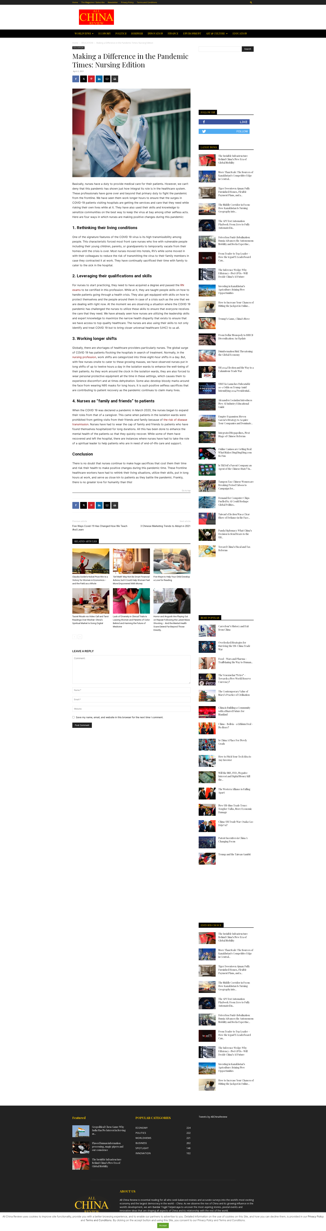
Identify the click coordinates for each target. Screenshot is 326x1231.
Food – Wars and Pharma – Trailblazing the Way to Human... (235, 660)
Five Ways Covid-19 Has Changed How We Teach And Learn (99, 528)
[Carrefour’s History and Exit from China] (207, 631)
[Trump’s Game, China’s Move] (207, 323)
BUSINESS (137, 33)
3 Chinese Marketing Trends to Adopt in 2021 (165, 526)
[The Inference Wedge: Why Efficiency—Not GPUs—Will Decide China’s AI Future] (207, 274)
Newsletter (113, 2)
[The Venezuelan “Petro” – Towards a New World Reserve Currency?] (207, 679)
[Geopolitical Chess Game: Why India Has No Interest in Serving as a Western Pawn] (80, 1131)
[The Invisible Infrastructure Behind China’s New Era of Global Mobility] (207, 160)
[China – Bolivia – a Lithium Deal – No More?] (207, 728)
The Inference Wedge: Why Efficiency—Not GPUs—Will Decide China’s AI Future (233, 273)
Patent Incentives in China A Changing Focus (233, 839)
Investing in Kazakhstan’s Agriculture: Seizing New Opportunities (231, 290)
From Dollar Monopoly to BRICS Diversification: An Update (235, 336)
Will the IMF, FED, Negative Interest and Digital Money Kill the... (234, 776)
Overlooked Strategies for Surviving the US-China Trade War (234, 646)
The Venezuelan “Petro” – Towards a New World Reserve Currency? (234, 679)
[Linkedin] (99, 79)
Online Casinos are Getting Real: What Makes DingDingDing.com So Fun (235, 452)
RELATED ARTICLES (85, 541)
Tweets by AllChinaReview (213, 1116)
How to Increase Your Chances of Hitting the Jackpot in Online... (236, 304)
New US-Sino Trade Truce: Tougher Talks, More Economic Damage (235, 809)
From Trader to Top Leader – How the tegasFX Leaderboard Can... (234, 257)
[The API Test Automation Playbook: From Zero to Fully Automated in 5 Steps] (207, 225)
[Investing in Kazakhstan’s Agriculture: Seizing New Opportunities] (207, 290)
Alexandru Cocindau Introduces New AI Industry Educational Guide (235, 404)
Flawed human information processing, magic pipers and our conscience (107, 1147)
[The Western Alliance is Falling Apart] (207, 793)
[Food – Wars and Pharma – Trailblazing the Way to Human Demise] (207, 663)
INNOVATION (155, 33)
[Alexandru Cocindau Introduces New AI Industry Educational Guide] (207, 405)
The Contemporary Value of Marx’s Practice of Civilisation (234, 693)
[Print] (114, 79)
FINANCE (173, 33)
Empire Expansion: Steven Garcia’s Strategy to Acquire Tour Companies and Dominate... (235, 420)
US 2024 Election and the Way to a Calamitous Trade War (236, 369)
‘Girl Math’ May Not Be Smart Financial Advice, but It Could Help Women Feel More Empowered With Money (131, 580)
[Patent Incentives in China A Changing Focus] (207, 842)
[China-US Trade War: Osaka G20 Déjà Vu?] (207, 826)
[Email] (107, 79)
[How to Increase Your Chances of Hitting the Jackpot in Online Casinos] (207, 307)
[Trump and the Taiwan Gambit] (207, 859)
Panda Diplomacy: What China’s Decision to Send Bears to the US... (235, 534)
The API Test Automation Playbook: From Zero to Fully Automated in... (234, 224)
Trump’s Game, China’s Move (234, 318)
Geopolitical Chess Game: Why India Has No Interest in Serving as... (109, 1130)
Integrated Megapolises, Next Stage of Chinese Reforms (234, 434)
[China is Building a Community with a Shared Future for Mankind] (207, 712)
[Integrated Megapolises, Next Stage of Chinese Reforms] (207, 437)
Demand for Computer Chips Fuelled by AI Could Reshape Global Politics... (233, 501)
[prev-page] (74, 637)
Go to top (186, 491)
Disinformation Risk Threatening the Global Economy (235, 353)
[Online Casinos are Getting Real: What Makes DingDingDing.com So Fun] (207, 453)
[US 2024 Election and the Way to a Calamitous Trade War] (207, 372)
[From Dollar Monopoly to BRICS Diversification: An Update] (207, 339)
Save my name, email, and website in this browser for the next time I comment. (119, 717)
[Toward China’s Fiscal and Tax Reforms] (207, 551)
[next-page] (80, 637)
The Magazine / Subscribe (93, 2)
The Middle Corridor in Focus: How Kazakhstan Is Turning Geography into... (234, 208)
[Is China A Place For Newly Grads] (207, 745)
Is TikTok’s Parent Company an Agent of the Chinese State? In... (235, 467)
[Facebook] (75, 79)
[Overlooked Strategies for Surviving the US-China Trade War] (207, 647)
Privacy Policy (127, 2)
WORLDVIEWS (83, 33)
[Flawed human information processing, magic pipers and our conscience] (80, 1147)
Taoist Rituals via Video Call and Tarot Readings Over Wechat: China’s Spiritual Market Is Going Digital (90, 619)
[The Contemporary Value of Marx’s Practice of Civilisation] (207, 696)
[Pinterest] (91, 79)
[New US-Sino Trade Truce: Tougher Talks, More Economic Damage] (207, 810)
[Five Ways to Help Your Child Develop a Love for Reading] (172, 561)
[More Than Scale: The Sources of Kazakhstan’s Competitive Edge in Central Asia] (207, 176)
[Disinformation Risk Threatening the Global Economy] (207, 356)
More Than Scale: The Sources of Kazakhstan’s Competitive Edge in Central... (235, 176)
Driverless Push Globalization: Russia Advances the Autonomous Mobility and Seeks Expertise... (235, 241)
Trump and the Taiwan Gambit (234, 854)
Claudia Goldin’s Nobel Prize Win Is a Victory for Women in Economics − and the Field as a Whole (90, 580)
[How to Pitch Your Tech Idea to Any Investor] (207, 761)
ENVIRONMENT (192, 33)
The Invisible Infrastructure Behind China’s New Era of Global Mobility (233, 159)
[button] (251, 2)
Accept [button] (163, 1225)
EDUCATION (240, 33)
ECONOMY (104, 33)
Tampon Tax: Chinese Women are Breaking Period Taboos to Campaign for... (236, 485)
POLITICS (120, 33)
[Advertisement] (187, 17)
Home (75, 2)
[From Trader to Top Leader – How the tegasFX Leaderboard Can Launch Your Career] (207, 258)
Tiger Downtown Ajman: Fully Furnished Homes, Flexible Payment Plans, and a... (234, 192)
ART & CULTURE (215, 33)
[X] (83, 79)
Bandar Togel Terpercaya (166, 1207)
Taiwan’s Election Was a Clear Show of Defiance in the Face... (234, 516)
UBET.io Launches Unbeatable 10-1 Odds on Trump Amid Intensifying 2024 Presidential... (234, 387)
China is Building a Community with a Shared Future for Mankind (234, 711)
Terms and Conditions (147, 2)
